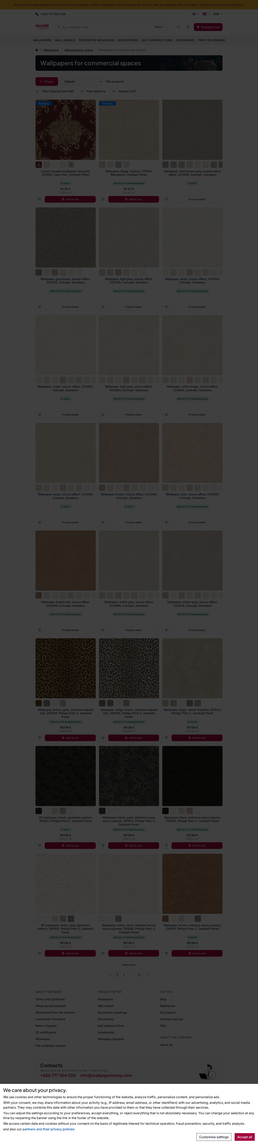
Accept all (244, 1137)
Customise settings (214, 1137)
